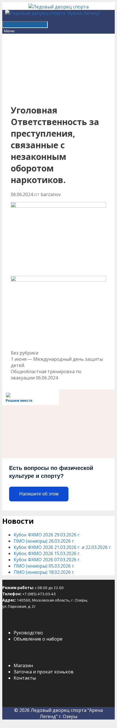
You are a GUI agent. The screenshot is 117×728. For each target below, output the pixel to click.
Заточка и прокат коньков (44, 672)
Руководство (28, 633)
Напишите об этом (38, 493)
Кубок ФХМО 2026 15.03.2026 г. (47, 553)
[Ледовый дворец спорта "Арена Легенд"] (53, 13)
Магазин (23, 665)
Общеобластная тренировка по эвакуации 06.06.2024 (46, 374)
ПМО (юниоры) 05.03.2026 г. (44, 566)
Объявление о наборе (38, 639)
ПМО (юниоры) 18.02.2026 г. (44, 572)
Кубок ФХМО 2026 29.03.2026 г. (47, 535)
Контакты (25, 678)
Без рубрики (24, 353)
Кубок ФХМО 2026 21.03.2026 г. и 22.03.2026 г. (63, 547)
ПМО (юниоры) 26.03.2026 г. (44, 541)
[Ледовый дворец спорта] (58, 7)
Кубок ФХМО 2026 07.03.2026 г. (47, 560)
